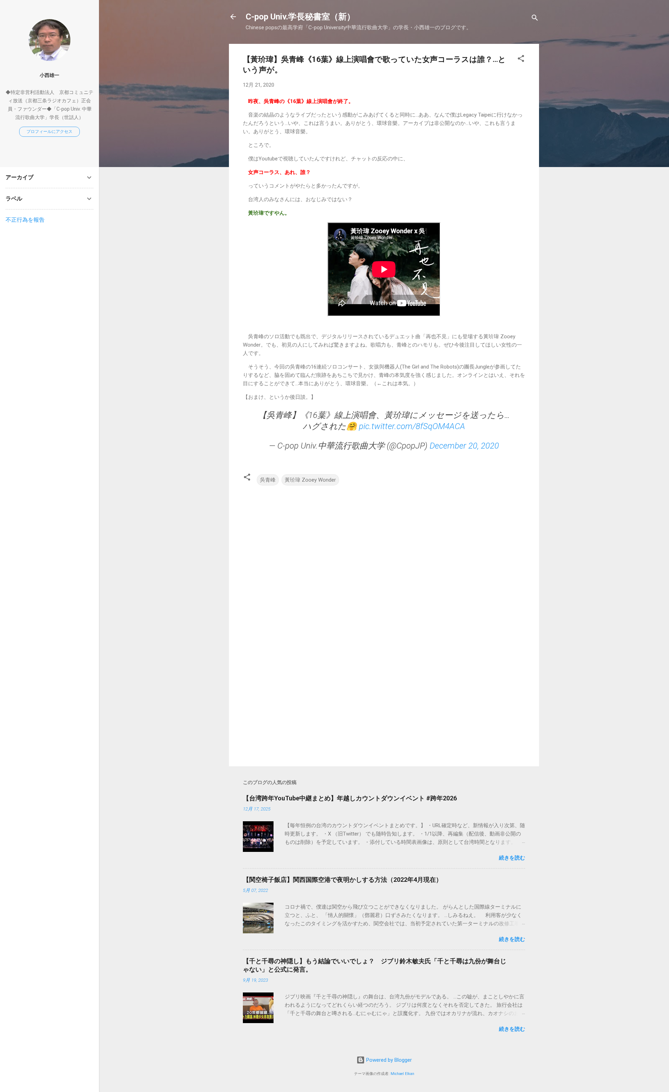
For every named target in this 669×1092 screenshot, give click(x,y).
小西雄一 (49, 75)
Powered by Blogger (388, 1060)
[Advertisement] (384, 701)
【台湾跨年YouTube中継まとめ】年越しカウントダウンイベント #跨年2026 (350, 798)
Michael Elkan (402, 1073)
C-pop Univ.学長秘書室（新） (300, 17)
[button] (521, 59)
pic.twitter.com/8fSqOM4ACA (412, 426)
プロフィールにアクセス (49, 131)
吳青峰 (268, 480)
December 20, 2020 (464, 446)
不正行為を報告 (25, 219)
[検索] (535, 19)
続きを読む (512, 858)
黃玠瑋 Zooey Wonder (310, 480)
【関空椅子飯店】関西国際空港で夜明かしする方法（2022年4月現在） (342, 879)
